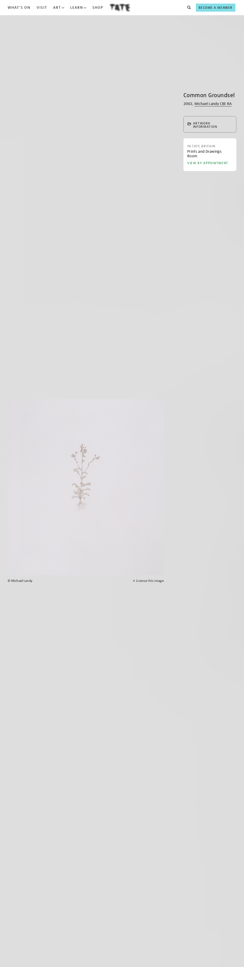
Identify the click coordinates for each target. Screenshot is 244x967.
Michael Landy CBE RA (213, 103)
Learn (76, 7)
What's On (19, 7)
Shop (97, 7)
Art (57, 7)
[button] (187, 7)
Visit (42, 7)
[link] (68, 581)
